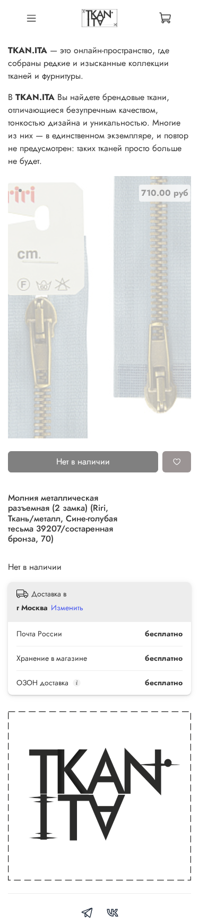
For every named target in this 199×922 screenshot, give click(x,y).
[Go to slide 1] (20, 190)
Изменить (67, 607)
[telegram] (87, 914)
